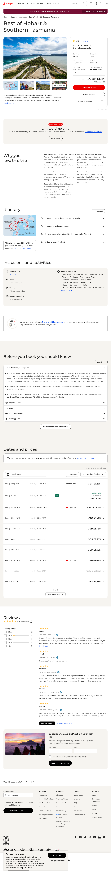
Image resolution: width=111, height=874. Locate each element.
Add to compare (86, 101)
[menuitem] (8, 3)
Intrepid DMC (61, 803)
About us (59, 795)
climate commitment (22, 248)
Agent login (43, 818)
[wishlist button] (102, 101)
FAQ (75, 803)
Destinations (22, 3)
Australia (23, 17)
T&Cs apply (15, 805)
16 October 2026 (99, 82)
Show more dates (53, 594)
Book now (55, 138)
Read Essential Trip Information (55, 427)
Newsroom (78, 811)
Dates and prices (89, 87)
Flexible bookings (45, 811)
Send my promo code (60, 763)
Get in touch (78, 795)
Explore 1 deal (89, 94)
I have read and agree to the (69, 756)
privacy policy (80, 756)
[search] (76, 3)
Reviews (77, 807)
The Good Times (62, 799)
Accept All (57, 855)
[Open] (31, 621)
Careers (59, 807)
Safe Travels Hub (44, 803)
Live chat (77, 799)
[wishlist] (91, 3)
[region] (35, 861)
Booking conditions (46, 815)
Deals (48, 3)
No (34, 782)
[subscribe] (106, 3)
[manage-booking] (96, 3)
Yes (27, 782)
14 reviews (84, 41)
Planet (94, 809)
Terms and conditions (93, 132)
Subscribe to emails (18, 811)
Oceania (14, 17)
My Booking (43, 795)
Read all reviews (47, 723)
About (56, 3)
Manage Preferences (57, 860)
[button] (35, 58)
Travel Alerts (43, 807)
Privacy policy (61, 811)
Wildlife (94, 813)
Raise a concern (79, 815)
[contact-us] (101, 3)
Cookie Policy (27, 867)
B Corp (94, 795)
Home (5, 17)
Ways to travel (37, 3)
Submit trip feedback (46, 799)
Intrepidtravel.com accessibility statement (63, 823)
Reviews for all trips (64, 723)
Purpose (95, 791)
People (94, 805)
